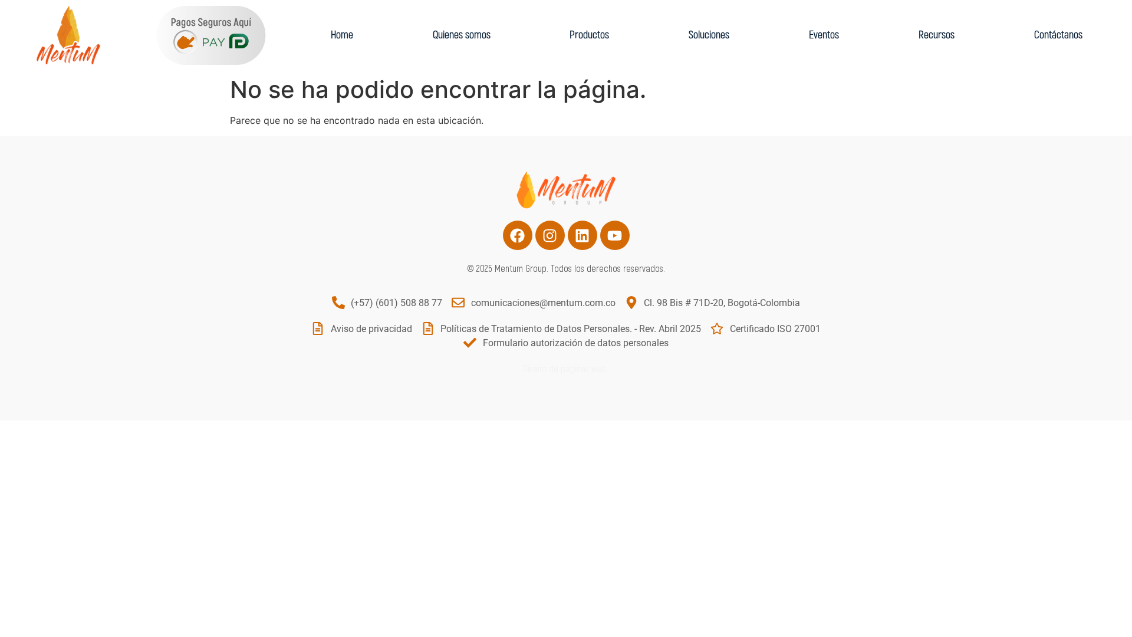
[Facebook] (517, 235)
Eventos (824, 35)
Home (342, 35)
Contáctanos (1058, 35)
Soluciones (709, 35)
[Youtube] (615, 235)
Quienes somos (462, 35)
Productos (589, 35)
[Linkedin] (582, 235)
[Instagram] (550, 235)
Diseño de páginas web (566, 369)
